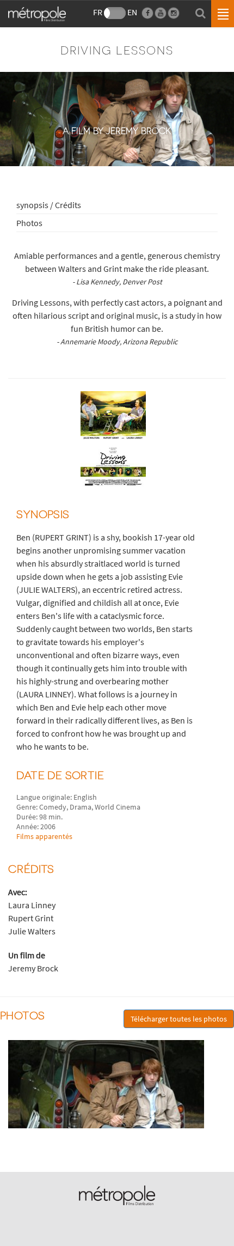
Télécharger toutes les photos (179, 1019)
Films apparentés (44, 836)
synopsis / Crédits (48, 204)
